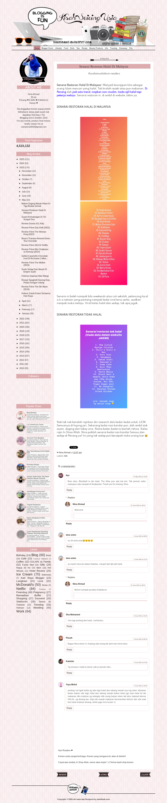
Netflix (21, 588)
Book (48, 555)
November (27, 175)
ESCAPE (34, 562)
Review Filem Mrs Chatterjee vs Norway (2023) (35, 250)
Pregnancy (39, 592)
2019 (22, 331)
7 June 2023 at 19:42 (140, 686)
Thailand (20, 605)
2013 (22, 356)
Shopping (21, 598)
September (27, 183)
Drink (72, 48)
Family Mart (28, 565)
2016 (22, 343)
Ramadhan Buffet (28, 595)
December (27, 171)
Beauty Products (96, 48)
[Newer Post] (62, 776)
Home (37, 48)
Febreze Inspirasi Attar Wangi (35, 276)
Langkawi (21, 581)
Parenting (21, 592)
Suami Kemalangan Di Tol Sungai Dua (34, 218)
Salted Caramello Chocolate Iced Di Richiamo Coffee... (35, 257)
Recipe (84, 48)
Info (106, 48)
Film (131, 48)
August (25, 187)
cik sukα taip (79, 799)
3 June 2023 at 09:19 (140, 639)
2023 (22, 167)
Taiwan (42, 601)
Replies (71, 497)
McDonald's (25, 584)
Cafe (23, 558)
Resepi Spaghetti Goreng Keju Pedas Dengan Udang (36, 281)
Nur (68, 475)
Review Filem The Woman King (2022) (34, 233)
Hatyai (19, 568)
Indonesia (46, 574)
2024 (22, 163)
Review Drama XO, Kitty (33, 223)
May (24, 200)
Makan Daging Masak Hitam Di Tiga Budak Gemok (36, 204)
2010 (22, 368)
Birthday (21, 555)
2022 (22, 318)
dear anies (71, 535)
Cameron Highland (40, 559)
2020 (22, 327)
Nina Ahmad (79, 504)
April (24, 301)
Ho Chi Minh (34, 568)
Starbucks (22, 601)
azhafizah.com (103, 799)
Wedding (38, 607)
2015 (22, 347)
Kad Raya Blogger (32, 577)
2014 (22, 351)
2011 (21, 364)
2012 (22, 360)
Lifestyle (58, 48)
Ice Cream (24, 574)
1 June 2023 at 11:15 (140, 559)
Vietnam (20, 608)
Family (47, 561)
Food (66, 48)
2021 (22, 323)
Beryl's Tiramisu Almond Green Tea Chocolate (36, 239)
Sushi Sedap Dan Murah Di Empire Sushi (34, 270)
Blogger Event (47, 48)
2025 (22, 159)
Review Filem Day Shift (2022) (36, 227)
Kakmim (70, 661)
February (26, 309)
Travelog (113, 48)
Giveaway (123, 48)
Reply (69, 490)
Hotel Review (37, 570)
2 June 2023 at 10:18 (140, 616)
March (25, 305)
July (24, 191)
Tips (78, 48)
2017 (22, 339)
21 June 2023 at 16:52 (138, 505)
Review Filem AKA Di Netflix (35, 245)
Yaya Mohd (71, 684)
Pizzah (69, 638)
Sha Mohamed (73, 614)
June (24, 196)
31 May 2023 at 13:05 (140, 476)
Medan (45, 585)
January (26, 313)
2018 (22, 335)
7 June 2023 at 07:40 (140, 662)
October (26, 179)
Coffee (20, 561)
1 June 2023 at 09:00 (140, 536)
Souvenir (40, 598)
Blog (34, 555)
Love (40, 581)
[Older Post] (145, 776)
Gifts (42, 564)
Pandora (42, 589)
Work (20, 611)
